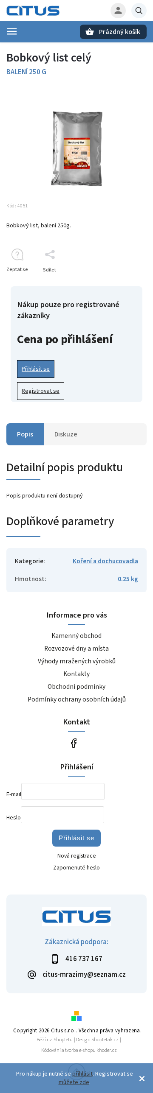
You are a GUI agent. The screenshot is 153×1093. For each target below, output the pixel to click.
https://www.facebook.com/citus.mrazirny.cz (73, 743)
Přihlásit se (36, 369)
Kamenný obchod (76, 635)
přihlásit (82, 1074)
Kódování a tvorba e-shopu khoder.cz (79, 1050)
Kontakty (76, 674)
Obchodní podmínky (76, 686)
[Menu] (12, 31)
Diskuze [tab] (65, 434)
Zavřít (120, 284)
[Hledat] (139, 10)
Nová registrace (76, 856)
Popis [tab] (25, 434)
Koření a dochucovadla (105, 561)
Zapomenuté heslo (76, 868)
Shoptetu (63, 1039)
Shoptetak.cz (105, 1039)
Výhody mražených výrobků (77, 661)
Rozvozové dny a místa (76, 648)
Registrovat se (41, 391)
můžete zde (74, 1082)
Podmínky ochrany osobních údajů (77, 699)
